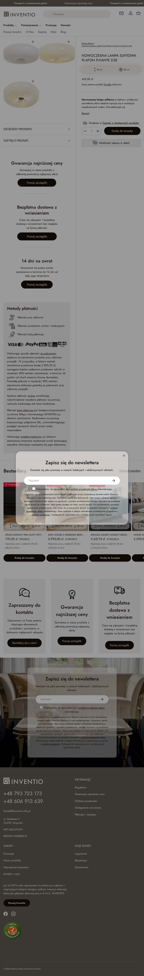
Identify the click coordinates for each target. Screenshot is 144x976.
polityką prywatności (41, 514)
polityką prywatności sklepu (84, 489)
